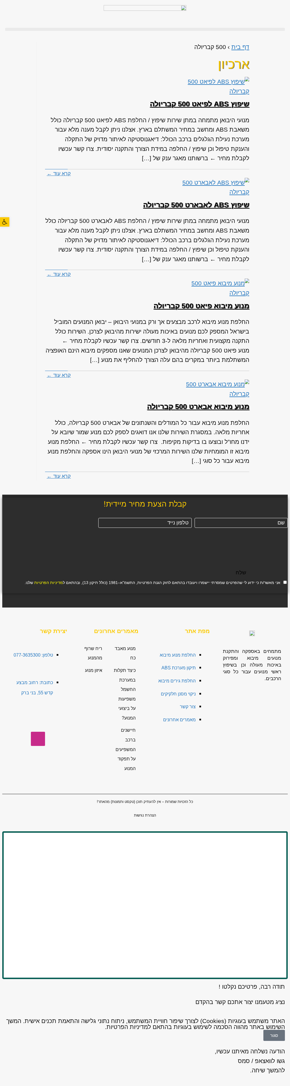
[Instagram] (38, 739)
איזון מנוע (93, 670)
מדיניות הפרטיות (48, 582)
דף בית (240, 47)
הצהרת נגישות (145, 815)
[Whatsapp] (56, 722)
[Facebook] (38, 722)
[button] (145, 29)
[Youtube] (19, 722)
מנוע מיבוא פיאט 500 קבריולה (201, 306)
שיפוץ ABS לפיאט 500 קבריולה (199, 104)
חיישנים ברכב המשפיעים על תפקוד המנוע (126, 749)
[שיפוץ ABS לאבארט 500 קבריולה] (215, 187)
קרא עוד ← (59, 173)
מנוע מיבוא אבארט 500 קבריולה (198, 406)
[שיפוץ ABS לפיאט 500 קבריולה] (215, 86)
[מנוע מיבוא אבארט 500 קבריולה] (215, 388)
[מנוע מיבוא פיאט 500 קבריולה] (215, 288)
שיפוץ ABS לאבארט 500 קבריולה (196, 205)
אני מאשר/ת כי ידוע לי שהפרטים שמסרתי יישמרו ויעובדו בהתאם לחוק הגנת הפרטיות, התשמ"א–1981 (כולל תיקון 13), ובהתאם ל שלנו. (152, 582)
